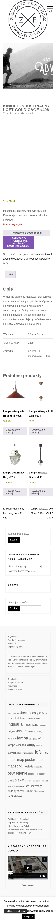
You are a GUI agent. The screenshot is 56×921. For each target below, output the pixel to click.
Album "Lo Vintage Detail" (18, 826)
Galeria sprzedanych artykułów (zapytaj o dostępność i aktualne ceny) (28, 259)
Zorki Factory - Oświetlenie (19, 819)
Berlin (44, 713)
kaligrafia (12, 731)
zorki (30, 113)
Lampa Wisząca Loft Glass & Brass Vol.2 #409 (41, 513)
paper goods (33, 774)
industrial (15, 724)
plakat (19, 780)
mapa (12, 760)
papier (41, 774)
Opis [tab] (10, 274)
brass (23, 718)
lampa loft (34, 738)
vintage (42, 791)
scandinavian (18, 786)
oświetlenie (17, 773)
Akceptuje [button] (28, 916)
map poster (26, 760)
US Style (34, 791)
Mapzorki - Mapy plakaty (18, 823)
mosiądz (28, 766)
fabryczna (31, 718)
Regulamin (12, 636)
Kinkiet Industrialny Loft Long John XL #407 (13, 513)
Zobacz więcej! (28, 885)
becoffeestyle (31, 713)
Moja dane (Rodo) (15, 647)
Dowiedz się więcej (13, 431)
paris (11, 780)
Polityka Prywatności (16, 640)
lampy (30, 745)
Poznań (44, 781)
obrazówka (38, 767)
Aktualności (12, 643)
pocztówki (28, 781)
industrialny (43, 725)
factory (38, 718)
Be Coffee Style (14, 713)
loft (38, 752)
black (17, 718)
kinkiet (22, 731)
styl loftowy (32, 786)
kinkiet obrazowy (35, 732)
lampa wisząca (17, 745)
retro (9, 786)
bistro (10, 718)
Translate (31, 571)
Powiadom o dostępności (27, 232)
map (44, 752)
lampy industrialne (26, 753)
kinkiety (12, 738)
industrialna (31, 724)
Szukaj (13, 539)
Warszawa (15, 796)
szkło (28, 791)
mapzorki (15, 766)
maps (40, 760)
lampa (22, 738)
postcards (36, 781)
